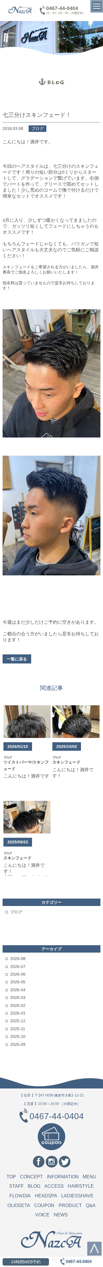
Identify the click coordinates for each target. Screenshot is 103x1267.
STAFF (16, 1186)
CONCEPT (31, 1176)
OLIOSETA (18, 1205)
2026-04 (17, 990)
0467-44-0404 (62, 8)
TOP (11, 1176)
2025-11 (17, 1029)
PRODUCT (70, 1205)
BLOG (34, 1186)
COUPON (44, 1205)
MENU (89, 1176)
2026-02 (17, 1005)
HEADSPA (46, 1195)
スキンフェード (66, 762)
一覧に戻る (17, 659)
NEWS (61, 1214)
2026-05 (17, 982)
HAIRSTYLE (81, 1186)
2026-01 (17, 1013)
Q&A (91, 1205)
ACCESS (54, 1186)
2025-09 (17, 1044)
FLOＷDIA (20, 1195)
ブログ (16, 912)
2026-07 (17, 966)
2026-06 (17, 974)
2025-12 (17, 1021)
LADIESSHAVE (77, 1195)
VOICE (42, 1214)
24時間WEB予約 (26, 1262)
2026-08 (17, 958)
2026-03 (17, 997)
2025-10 (17, 1036)
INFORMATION (63, 1176)
